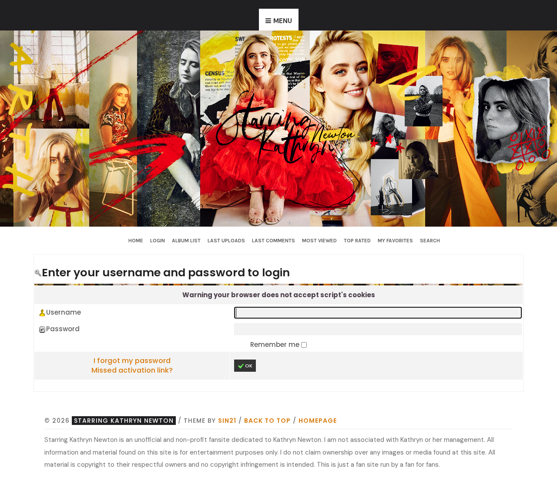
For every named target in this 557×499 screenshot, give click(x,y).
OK (248, 365)
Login (157, 241)
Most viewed (319, 241)
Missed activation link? (132, 370)
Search (430, 241)
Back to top (267, 420)
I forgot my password (132, 361)
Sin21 (227, 420)
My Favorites (395, 241)
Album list (186, 241)
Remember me (275, 344)
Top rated (357, 241)
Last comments (273, 241)
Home (135, 241)
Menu (282, 21)
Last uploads (226, 241)
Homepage (318, 420)
